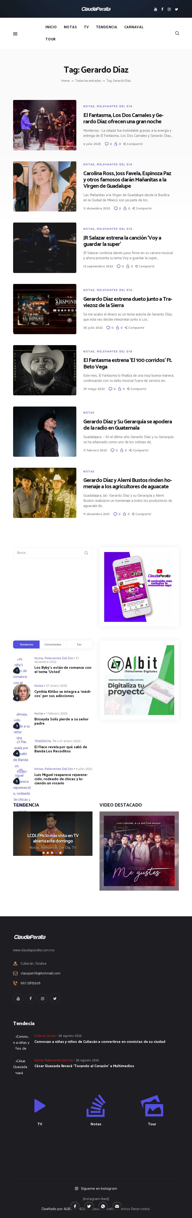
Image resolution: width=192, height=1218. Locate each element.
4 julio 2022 (84, 769)
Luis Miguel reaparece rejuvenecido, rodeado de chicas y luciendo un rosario (61, 779)
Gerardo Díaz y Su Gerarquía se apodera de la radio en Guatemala (127, 425)
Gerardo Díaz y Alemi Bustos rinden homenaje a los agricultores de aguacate (127, 483)
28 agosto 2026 (70, 1035)
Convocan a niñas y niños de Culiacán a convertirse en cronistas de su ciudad (99, 1042)
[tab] (26, 644)
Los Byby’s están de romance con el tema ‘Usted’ (62, 670)
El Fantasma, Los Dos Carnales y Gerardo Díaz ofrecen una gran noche (123, 118)
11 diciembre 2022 (96, 208)
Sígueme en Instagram (99, 1188)
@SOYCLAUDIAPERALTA (100, 1149)
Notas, (35, 848)
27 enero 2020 (56, 685)
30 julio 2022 (93, 327)
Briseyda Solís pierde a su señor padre (61, 721)
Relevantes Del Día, (56, 848)
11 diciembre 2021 (96, 514)
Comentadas (52, 644)
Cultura (39, 1035)
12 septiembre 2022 (98, 266)
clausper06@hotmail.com (40, 973)
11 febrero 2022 (95, 450)
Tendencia (26, 644)
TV (54, 741)
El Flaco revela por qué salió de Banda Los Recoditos (60, 749)
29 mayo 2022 (94, 389)
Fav (79, 644)
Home (65, 81)
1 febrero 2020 (56, 713)
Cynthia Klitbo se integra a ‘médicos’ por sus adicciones (62, 694)
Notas (89, 106)
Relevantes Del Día (115, 106)
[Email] (117, 1206)
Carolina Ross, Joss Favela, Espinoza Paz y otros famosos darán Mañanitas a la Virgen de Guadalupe (127, 179)
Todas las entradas (88, 81)
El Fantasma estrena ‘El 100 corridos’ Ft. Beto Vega (127, 363)
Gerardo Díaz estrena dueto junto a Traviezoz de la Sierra (127, 302)
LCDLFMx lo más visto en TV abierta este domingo (53, 838)
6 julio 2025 (92, 144)
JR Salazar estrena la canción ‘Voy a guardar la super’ (122, 241)
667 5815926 (31, 983)
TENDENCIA (42, 741)
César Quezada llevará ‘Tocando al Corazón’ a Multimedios (84, 1066)
